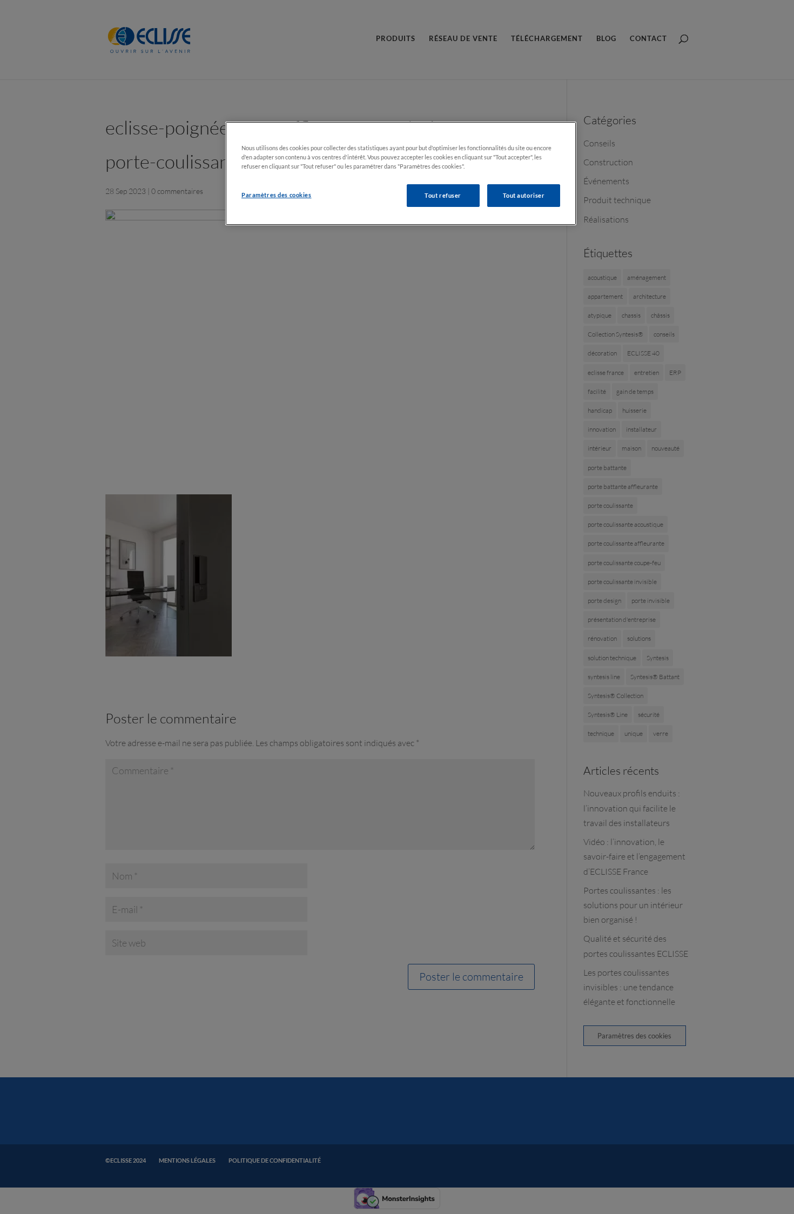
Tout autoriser (524, 195)
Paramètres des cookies (276, 194)
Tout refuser (443, 195)
